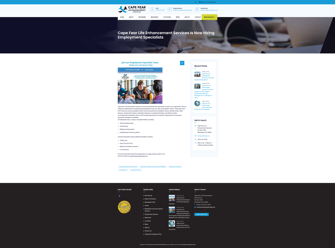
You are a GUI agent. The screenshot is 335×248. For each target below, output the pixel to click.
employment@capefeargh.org (182, 10)
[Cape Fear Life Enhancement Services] (132, 9)
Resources (154, 17)
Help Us (187, 17)
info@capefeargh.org (203, 136)
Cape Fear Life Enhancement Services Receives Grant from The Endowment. (203, 106)
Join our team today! (210, 2)
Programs (142, 17)
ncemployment (123, 170)
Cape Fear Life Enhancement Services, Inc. (158, 244)
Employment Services (151, 214)
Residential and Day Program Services (154, 210)
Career (147, 205)
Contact (198, 17)
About (131, 17)
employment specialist (175, 166)
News (178, 17)
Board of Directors (150, 199)
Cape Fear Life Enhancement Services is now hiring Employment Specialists (204, 76)
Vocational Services (135, 170)
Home (122, 17)
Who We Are (148, 195)
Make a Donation (201, 214)
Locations (167, 17)
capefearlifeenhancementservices (128, 166)
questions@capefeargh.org (209, 10)
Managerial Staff (150, 202)
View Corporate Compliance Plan (187, 244)
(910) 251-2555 (160, 10)
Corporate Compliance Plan (153, 234)
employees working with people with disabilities (153, 166)
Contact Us (148, 231)
